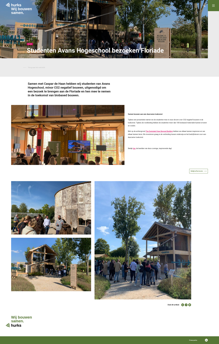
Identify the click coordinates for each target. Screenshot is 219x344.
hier (134, 148)
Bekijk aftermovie (197, 171)
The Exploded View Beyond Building (159, 131)
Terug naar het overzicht (36, 67)
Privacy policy (193, 340)
